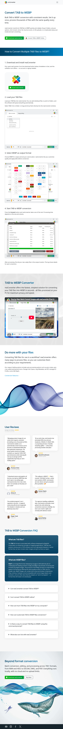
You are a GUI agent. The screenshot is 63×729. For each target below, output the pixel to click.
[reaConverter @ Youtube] (7, 726)
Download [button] (15, 38)
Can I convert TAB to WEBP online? (22, 597)
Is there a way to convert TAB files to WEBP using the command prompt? (27, 625)
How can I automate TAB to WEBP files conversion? (28, 614)
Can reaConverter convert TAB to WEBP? (24, 588)
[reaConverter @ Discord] (11, 726)
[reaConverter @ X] (21, 726)
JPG (31, 565)
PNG (35, 565)
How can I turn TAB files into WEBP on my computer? (28, 605)
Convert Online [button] (36, 38)
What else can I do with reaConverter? (23, 634)
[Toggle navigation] (57, 2)
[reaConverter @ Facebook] (16, 726)
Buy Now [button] (28, 677)
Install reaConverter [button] (18, 87)
